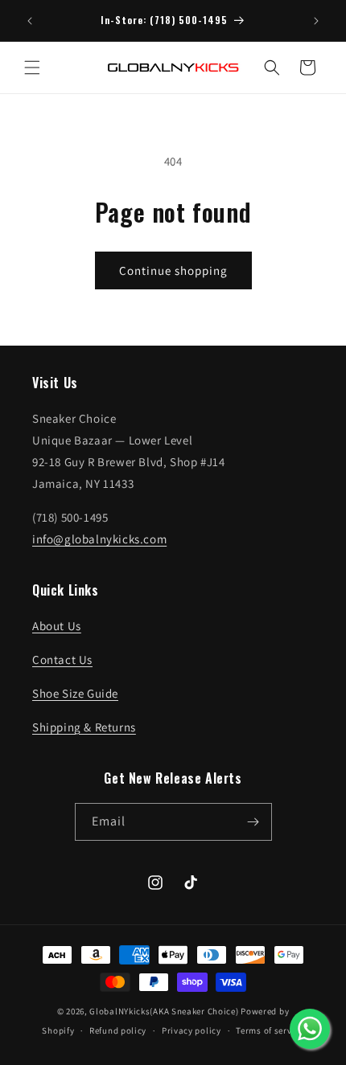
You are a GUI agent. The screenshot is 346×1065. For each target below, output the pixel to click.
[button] (32, 67)
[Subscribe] (253, 822)
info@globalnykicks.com (99, 539)
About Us (56, 625)
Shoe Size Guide (75, 693)
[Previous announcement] (29, 21)
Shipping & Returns (84, 727)
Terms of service (269, 1030)
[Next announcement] (316, 21)
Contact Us (62, 659)
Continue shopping (173, 270)
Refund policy (117, 1030)
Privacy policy (191, 1030)
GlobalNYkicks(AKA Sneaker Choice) (163, 1011)
